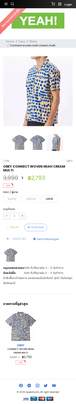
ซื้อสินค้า (14, 227)
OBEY (69, 161)
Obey (33, 41)
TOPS (6, 161)
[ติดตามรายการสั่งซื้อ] (38, 35)
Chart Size (37, 227)
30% (8, 185)
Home (10, 41)
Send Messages (48, 239)
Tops (21, 41)
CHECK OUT (19, 239)
